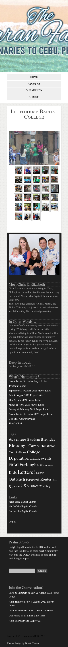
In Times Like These (42, 610)
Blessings (18, 445)
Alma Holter (15, 601)
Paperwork (33, 479)
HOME (34, 77)
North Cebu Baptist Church (23, 506)
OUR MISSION (34, 90)
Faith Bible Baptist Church (22, 501)
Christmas (47, 445)
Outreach (17, 479)
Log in (12, 521)
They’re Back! (16, 423)
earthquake (35, 459)
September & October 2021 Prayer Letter (30, 390)
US (23, 485)
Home (50, 465)
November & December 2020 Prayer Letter (31, 414)
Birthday (48, 439)
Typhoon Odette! (17, 385)
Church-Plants (17, 452)
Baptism (33, 439)
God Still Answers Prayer (22, 418)
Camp (33, 445)
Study (55, 480)
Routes (46, 479)
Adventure (17, 439)
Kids (13, 472)
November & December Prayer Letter (28, 381)
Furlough (28, 464)
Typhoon (14, 486)
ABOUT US (34, 83)
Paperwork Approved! (29, 620)
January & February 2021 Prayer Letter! (29, 409)
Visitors (32, 486)
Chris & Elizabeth (18, 592)
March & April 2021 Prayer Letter (26, 404)
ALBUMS (34, 97)
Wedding (44, 486)
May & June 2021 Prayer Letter (25, 400)
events (46, 458)
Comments (31, 636)
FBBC (14, 464)
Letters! (26, 471)
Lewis (40, 473)
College (33, 451)
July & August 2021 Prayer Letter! (27, 395)
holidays (42, 465)
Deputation (19, 458)
